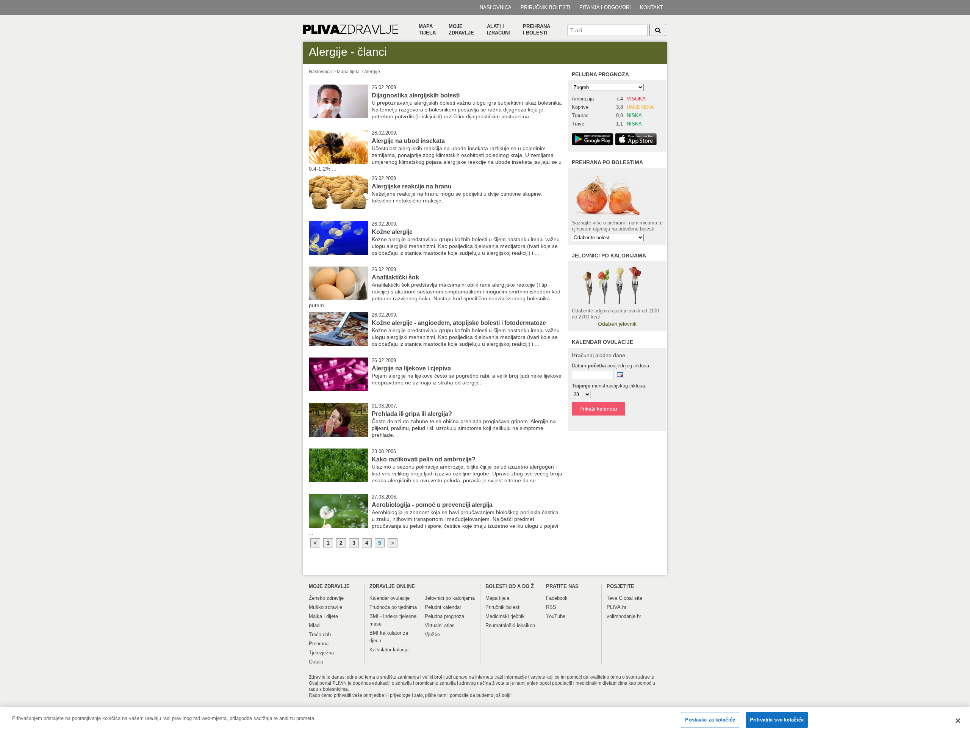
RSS (551, 607)
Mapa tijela (427, 30)
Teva (612, 598)
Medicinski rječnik (505, 616)
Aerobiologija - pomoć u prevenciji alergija (432, 505)
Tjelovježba (321, 653)
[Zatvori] (958, 720)
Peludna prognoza (600, 74)
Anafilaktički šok (395, 277)
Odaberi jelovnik (617, 324)
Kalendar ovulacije (389, 598)
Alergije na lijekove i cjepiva (411, 368)
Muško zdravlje (325, 607)
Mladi (315, 625)
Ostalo (316, 662)
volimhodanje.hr (624, 616)
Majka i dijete (323, 616)
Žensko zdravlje (326, 598)
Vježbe (432, 634)
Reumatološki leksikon (510, 625)
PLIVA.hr (616, 607)
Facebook (557, 598)
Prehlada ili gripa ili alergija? (412, 414)
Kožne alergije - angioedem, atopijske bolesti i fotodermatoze (459, 323)
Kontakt (651, 7)
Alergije (372, 71)
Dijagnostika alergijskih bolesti (416, 95)
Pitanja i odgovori (605, 7)
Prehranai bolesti (536, 30)
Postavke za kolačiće (710, 720)
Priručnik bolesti (545, 7)
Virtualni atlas (440, 625)
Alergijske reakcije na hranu (412, 186)
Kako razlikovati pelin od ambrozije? (424, 459)
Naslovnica (496, 7)
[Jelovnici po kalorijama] (617, 284)
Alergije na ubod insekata (408, 141)
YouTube (555, 616)
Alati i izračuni (498, 30)
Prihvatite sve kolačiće (777, 720)
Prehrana (319, 643)
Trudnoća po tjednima (393, 607)
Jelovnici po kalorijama (450, 598)
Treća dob (320, 634)
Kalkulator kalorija (388, 649)
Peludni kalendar (443, 607)
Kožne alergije (392, 232)
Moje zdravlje (461, 30)
